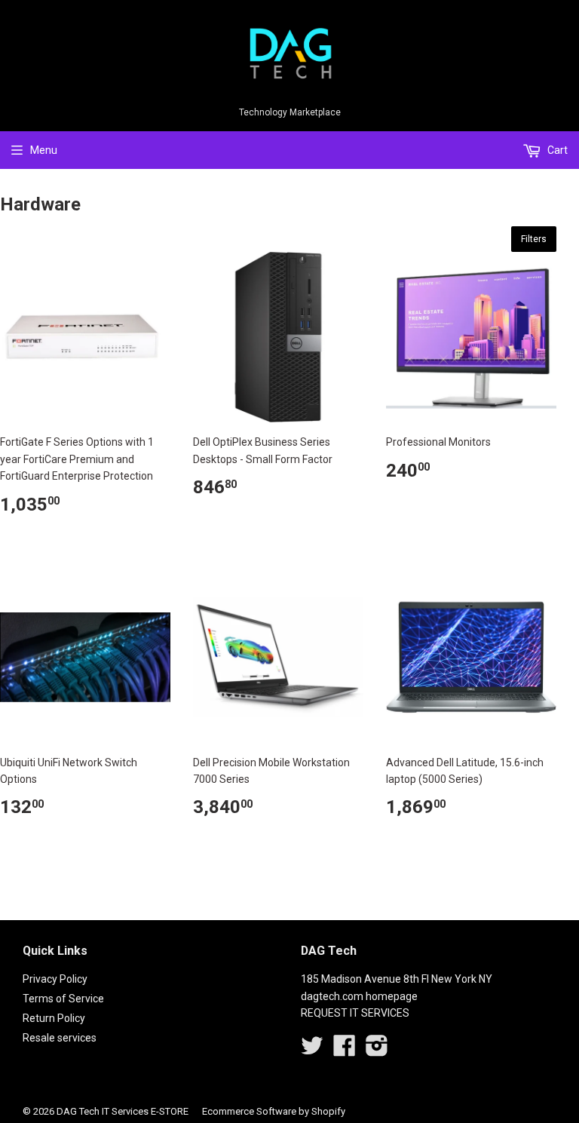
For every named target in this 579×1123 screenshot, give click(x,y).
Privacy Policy (55, 979)
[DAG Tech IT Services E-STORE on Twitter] (312, 1051)
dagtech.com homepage (359, 996)
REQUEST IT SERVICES (355, 1013)
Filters (534, 239)
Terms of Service (63, 999)
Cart (556, 150)
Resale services (59, 1038)
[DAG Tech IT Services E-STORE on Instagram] (377, 1051)
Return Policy (54, 1018)
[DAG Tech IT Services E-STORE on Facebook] (344, 1051)
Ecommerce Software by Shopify (273, 1111)
